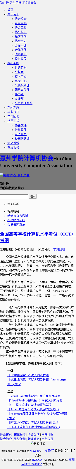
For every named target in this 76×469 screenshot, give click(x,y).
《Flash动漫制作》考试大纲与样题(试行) (33, 427)
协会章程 (21, 27)
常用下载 (13, 120)
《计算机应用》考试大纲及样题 (28, 375)
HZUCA (37, 459)
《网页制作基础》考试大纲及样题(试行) (33, 422)
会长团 (19, 72)
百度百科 (21, 23)
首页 (10, 9)
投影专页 (21, 58)
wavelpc (35, 450)
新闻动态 (13, 107)
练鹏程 (49, 450)
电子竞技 (21, 134)
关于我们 (13, 14)
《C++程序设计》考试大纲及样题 (29, 404)
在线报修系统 (16, 220)
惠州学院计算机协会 (23, 2)
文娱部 (19, 98)
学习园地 (13, 116)
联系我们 (21, 54)
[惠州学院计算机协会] (15, 175)
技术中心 (21, 76)
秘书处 (19, 94)
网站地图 (47, 434)
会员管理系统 (23, 103)
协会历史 (21, 41)
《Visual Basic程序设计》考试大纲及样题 (33, 396)
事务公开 (13, 112)
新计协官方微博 (17, 215)
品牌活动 (21, 36)
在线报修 (13, 147)
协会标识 (21, 32)
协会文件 (21, 125)
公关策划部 (22, 85)
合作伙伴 (21, 49)
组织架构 (13, 63)
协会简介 (21, 18)
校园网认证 (22, 138)
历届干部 (21, 45)
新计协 (4, 2)
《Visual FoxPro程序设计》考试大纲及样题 (35, 400)
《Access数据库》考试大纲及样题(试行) (33, 409)
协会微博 (13, 143)
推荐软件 (21, 129)
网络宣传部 (22, 89)
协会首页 (6, 434)
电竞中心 (21, 81)
